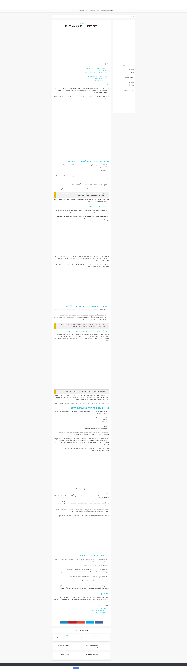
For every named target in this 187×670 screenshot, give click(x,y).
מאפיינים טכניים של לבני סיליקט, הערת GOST (96, 72)
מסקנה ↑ (105, 593)
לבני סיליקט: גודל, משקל (101, 612)
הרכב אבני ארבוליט (64, 654)
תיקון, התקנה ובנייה (83, 10)
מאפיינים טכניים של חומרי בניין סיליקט (98, 78)
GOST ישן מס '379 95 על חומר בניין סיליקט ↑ (88, 161)
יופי (98, 10)
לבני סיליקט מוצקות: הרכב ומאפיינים (98, 610)
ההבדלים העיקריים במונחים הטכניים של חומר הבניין (95, 76)
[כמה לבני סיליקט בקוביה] (119, 91)
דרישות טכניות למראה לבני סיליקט (99, 80)
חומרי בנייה (81, 23)
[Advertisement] (81, 44)
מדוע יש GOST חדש (102, 70)
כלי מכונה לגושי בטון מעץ (63, 637)
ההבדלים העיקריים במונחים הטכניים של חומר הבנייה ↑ (86, 331)
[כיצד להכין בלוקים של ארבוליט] (119, 71)
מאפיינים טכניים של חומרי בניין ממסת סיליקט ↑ (89, 408)
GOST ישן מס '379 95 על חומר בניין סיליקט (96, 68)
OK (76, 667)
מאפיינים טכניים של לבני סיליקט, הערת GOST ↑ (87, 306)
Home (132, 16)
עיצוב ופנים (92, 10)
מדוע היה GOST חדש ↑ (98, 206)
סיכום (108, 84)
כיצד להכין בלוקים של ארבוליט (91, 637)
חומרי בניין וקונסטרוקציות (107, 10)
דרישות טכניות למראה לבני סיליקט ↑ (94, 556)
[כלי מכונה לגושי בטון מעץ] (119, 78)
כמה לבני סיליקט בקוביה (101, 608)
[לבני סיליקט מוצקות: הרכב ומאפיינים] (119, 84)
